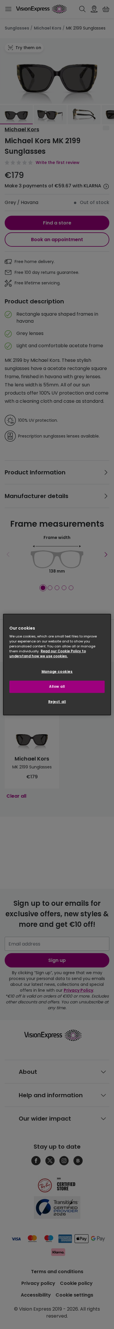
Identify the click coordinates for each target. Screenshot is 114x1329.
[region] (57, 664)
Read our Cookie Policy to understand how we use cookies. (47, 654)
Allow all (57, 686)
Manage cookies (57, 671)
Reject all (57, 701)
